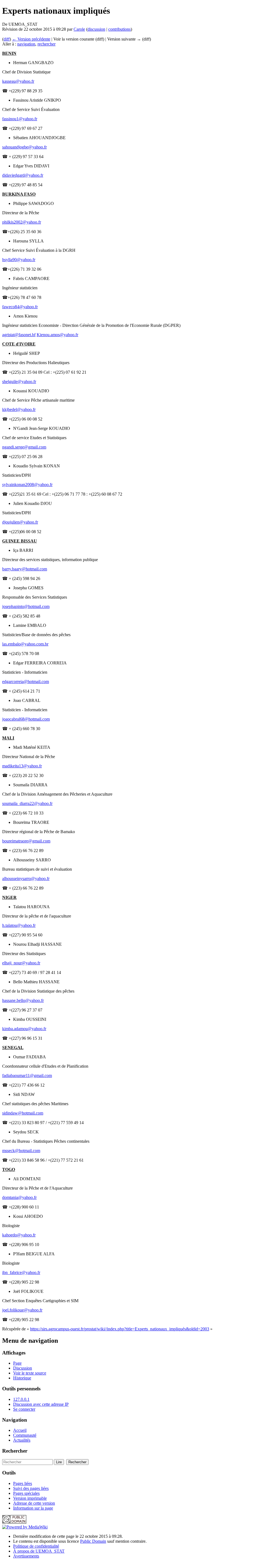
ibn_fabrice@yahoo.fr (21, 1272)
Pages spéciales (26, 1493)
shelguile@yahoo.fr (19, 381)
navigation (26, 44)
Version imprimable (30, 1498)
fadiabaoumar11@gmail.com (27, 1075)
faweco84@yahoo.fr (20, 306)
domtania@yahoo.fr (19, 1197)
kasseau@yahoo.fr (18, 81)
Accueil (20, 1430)
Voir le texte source (29, 1373)
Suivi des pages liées (31, 1488)
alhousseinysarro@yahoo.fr (25, 878)
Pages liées (22, 1483)
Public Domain (93, 1541)
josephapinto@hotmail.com (25, 606)
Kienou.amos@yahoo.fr (57, 334)
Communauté (24, 1435)
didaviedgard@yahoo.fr (22, 175)
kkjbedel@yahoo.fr (19, 409)
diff (7, 39)
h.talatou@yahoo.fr (19, 925)
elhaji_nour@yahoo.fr (21, 963)
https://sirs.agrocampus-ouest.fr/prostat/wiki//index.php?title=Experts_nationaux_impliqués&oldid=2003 (119, 1329)
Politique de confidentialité (36, 1546)
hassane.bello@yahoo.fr (23, 1000)
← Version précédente (31, 39)
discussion (96, 29)
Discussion (22, 1368)
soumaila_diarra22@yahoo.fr (27, 803)
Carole (79, 29)
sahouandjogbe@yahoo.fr (24, 147)
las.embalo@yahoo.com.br (25, 644)
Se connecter (24, 1409)
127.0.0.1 (21, 1399)
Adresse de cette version (34, 1503)
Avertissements (26, 1556)
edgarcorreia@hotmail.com (25, 681)
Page (17, 1363)
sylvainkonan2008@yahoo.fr (27, 484)
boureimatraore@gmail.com (26, 841)
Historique (22, 1378)
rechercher (46, 44)
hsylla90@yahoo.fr (18, 259)
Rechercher (14, 1451)
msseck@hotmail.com (21, 1150)
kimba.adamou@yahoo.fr (24, 1028)
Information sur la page (33, 1508)
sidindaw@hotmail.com (22, 1113)
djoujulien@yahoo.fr (20, 522)
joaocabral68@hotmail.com (26, 719)
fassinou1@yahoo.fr (19, 118)
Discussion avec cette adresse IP (41, 1404)
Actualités (21, 1440)
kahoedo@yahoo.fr (19, 1235)
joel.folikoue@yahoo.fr (22, 1310)
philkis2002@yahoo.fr (21, 222)
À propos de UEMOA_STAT (39, 1551)
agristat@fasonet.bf (19, 334)
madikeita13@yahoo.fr (22, 766)
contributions (119, 29)
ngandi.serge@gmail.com (24, 447)
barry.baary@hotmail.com (24, 569)
